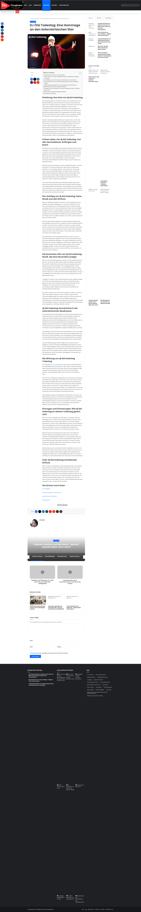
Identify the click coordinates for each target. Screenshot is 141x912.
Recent (99, 18)
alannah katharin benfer (100, 674)
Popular (91, 18)
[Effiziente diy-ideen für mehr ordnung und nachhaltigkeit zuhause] (38, 600)
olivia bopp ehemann (108, 687)
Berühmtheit (37, 5)
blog (30, 5)
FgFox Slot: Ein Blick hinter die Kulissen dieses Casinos (103, 47)
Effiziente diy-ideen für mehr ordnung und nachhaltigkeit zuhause (37, 607)
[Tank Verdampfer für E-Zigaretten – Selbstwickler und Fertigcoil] (75, 600)
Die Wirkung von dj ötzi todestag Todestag (55, 86)
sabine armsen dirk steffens (49, 496)
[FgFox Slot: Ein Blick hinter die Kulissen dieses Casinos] (93, 48)
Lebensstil (46, 5)
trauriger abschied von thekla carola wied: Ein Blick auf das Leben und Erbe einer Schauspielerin (104, 26)
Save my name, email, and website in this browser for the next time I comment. (49, 653)
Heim (25, 5)
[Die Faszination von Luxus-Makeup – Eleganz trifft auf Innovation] (93, 34)
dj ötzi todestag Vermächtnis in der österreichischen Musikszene (60, 85)
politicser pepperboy (100, 689)
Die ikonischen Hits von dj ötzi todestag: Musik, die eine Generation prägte (61, 82)
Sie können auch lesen (50, 93)
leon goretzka (105, 684)
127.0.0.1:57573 (90, 674)
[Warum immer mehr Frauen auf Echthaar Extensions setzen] (94, 72)
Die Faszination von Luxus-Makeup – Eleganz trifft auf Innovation (104, 34)
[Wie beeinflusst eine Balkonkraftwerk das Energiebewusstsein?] (79, 899)
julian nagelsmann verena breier (93, 684)
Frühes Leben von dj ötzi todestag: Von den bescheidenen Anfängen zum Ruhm (61, 77)
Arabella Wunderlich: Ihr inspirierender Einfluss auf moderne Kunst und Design (104, 41)
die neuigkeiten (46, 488)
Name (31, 640)
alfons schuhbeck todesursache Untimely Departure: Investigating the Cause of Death (104, 55)
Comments (108, 18)
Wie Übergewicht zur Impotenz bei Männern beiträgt (105, 302)
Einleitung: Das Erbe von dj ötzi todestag (54, 75)
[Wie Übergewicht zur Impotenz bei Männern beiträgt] (106, 244)
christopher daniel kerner (102, 677)
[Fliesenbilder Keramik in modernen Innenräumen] (106, 124)
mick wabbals (98, 687)
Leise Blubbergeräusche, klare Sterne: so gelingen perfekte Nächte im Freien (56, 546)
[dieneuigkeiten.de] (12, 5)
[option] (56, 546)
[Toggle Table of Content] (79, 73)
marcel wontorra (90, 687)
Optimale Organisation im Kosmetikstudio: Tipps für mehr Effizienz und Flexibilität (56, 607)
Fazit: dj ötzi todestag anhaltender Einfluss (55, 91)
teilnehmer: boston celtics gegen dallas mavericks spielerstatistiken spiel (97, 693)
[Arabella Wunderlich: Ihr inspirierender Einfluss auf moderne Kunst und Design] (93, 41)
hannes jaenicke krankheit (92, 682)
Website (59, 646)
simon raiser (108, 689)
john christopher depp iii (105, 682)
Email (31, 646)
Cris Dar (32, 72)
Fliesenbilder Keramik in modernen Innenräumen (104, 183)
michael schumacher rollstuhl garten (51, 492)
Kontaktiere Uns (64, 5)
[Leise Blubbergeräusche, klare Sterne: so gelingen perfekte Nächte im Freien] (61, 897)
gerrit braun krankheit (98, 679)
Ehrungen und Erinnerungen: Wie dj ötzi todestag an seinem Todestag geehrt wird (61, 89)
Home (32, 18)
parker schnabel (90, 689)
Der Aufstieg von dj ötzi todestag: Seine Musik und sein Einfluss (60, 80)
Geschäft (54, 5)
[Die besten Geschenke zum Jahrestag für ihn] (70, 897)
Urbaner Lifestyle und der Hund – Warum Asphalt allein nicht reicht (93, 303)
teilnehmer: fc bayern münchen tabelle (95, 695)
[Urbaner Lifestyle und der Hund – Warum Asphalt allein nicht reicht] (94, 244)
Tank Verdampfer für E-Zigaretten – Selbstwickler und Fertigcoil (74, 607)
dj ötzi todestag (56, 364)
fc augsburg (89, 679)
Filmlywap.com (46, 500)
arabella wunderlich (91, 677)
